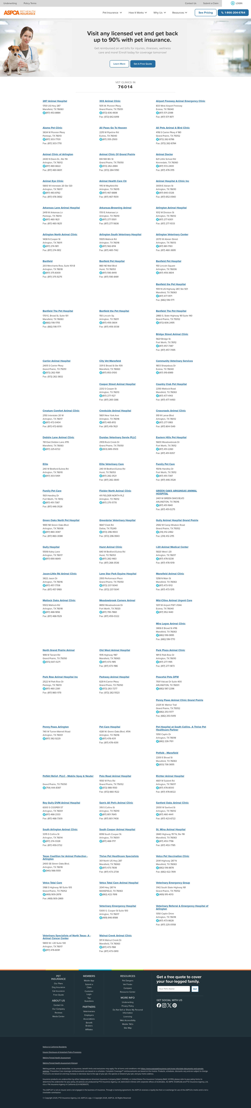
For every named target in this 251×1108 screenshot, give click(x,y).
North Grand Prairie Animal (59, 650)
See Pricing (206, 12)
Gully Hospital (51, 547)
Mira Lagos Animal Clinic (170, 623)
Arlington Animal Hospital (171, 207)
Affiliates (89, 1029)
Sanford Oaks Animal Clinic (172, 802)
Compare (128, 988)
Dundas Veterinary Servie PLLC (117, 437)
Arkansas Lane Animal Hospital (61, 207)
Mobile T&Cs (127, 1024)
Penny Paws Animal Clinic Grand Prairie (179, 700)
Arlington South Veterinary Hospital (120, 234)
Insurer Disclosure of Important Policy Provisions (62, 1052)
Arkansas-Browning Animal (115, 207)
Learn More (119, 63)
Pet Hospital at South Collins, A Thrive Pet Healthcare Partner (181, 728)
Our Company (58, 1009)
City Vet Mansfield (110, 360)
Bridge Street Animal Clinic (172, 334)
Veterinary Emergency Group (173, 882)
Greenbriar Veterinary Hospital (117, 520)
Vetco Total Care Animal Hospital (118, 882)
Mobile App (89, 980)
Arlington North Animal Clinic (60, 234)
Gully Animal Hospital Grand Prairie (177, 520)
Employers (89, 1015)
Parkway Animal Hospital (114, 676)
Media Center (58, 1016)
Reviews (58, 1012)
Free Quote (58, 995)
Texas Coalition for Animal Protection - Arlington (65, 858)
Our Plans (58, 983)
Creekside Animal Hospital (115, 410)
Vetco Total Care (52, 882)
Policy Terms (30, 3)
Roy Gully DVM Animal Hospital (61, 802)
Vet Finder (127, 984)
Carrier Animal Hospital (56, 360)
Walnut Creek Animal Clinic (115, 935)
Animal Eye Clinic (53, 181)
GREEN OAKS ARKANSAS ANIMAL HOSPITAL (176, 492)
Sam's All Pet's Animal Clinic (116, 802)
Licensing (127, 1016)
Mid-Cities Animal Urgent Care (174, 600)
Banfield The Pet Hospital (58, 311)
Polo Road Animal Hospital (115, 776)
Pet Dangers (127, 980)
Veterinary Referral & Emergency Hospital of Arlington (182, 907)
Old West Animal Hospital (114, 650)
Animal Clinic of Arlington (58, 154)
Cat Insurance (58, 991)
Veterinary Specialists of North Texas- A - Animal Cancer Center (67, 937)
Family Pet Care (165, 464)
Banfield (48, 261)
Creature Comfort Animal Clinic (61, 410)
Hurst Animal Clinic (110, 547)
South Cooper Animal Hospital (117, 829)
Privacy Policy (128, 1006)
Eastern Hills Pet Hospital (171, 437)
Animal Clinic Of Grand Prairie (117, 154)
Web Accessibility (128, 1020)
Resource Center (127, 992)
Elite (45, 464)
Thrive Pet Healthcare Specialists (119, 856)
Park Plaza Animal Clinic (170, 650)
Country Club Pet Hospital (171, 384)
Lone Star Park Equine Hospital (117, 573)
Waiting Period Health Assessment (57, 1058)
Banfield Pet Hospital (112, 261)
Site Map (128, 1028)
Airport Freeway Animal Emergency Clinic (180, 101)
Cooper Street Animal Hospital (117, 384)
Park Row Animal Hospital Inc (60, 676)
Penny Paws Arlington (56, 726)
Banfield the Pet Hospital (171, 284)
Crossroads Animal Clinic (171, 410)
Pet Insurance (110, 12)
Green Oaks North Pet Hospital (61, 520)
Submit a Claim (210, 3)
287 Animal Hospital (55, 101)
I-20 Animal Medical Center (172, 547)
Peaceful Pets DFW (167, 676)
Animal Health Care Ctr (113, 181)
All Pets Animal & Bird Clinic (173, 127)
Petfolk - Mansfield (167, 752)
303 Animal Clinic (110, 101)
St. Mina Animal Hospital (170, 829)
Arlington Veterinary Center (172, 234)
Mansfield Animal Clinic (170, 573)
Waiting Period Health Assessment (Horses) (60, 1063)
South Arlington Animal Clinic (60, 829)
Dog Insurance (58, 987)
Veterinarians (89, 1011)
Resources (178, 12)
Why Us (158, 12)
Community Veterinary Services (174, 360)
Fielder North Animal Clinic (115, 490)
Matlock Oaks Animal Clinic (59, 600)
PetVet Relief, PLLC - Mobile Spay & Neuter (68, 776)
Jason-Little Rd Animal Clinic (60, 573)
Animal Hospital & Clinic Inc (172, 181)
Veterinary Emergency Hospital (117, 906)
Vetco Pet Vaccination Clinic (172, 856)
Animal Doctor (164, 154)
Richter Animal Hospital (170, 776)
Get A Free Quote (143, 63)
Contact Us (190, 3)
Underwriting (10, 3)
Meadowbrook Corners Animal (117, 600)
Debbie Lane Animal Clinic (58, 437)
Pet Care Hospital (109, 726)
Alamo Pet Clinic (52, 127)
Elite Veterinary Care (111, 464)
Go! (195, 989)
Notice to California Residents (55, 1047)
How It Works (136, 12)
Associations (89, 1019)
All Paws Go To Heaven (113, 127)
